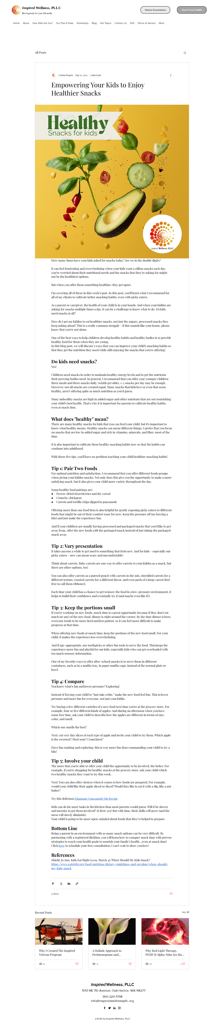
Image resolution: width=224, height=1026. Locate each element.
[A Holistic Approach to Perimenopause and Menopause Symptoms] (112, 931)
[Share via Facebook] (52, 883)
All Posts (40, 52)
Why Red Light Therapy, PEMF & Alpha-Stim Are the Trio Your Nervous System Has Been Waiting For (163, 953)
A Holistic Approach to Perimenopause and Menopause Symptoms (107, 953)
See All (185, 912)
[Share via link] (77, 883)
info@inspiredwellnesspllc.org (112, 1001)
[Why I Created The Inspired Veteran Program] (58, 931)
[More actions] (171, 75)
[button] (184, 52)
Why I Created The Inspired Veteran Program (57, 953)
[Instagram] (119, 1008)
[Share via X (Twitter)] (60, 883)
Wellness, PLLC (41, 8)
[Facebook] (104, 1008)
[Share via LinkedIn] (69, 883)
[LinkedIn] (114, 1008)
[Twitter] (109, 1008)
